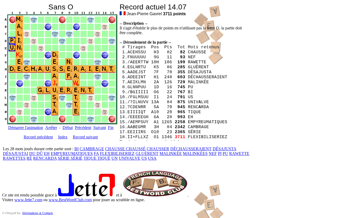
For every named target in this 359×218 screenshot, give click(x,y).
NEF (213, 153)
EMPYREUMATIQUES (72, 153)
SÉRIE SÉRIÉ (70, 158)
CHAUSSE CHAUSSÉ (125, 149)
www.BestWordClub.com (70, 200)
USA (152, 158)
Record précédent (38, 137)
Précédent (83, 127)
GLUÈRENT (147, 153)
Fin (111, 127)
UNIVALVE (129, 158)
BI (76, 149)
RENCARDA (45, 158)
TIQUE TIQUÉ (97, 158)
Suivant (99, 127)
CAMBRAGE (92, 149)
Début (68, 127)
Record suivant (85, 137)
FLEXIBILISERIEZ (117, 153)
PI (220, 153)
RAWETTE (239, 153)
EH (47, 153)
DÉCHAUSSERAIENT (191, 149)
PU (225, 153)
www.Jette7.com (28, 200)
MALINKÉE (171, 153)
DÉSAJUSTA (224, 149)
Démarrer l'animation (25, 127)
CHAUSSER (158, 149)
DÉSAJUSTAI (15, 153)
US (144, 158)
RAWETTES (14, 158)
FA (96, 153)
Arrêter (51, 127)
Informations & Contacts (37, 213)
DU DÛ (36, 153)
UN (114, 158)
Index (63, 137)
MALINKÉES (195, 153)
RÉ (29, 158)
